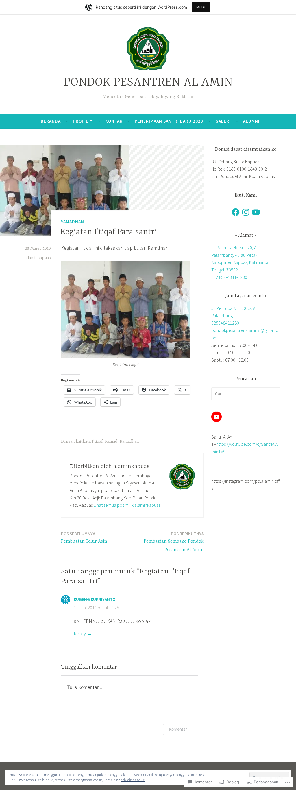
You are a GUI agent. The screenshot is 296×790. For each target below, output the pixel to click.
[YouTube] (255, 212)
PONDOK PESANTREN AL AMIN (148, 82)
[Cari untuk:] (245, 394)
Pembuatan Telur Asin (84, 537)
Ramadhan (72, 221)
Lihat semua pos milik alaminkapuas (127, 505)
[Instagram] (245, 212)
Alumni (251, 121)
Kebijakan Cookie (133, 780)
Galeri (223, 121)
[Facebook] (235, 212)
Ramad (111, 441)
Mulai (200, 7)
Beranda (51, 121)
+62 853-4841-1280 (229, 277)
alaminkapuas (38, 258)
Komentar (178, 729)
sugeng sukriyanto (94, 599)
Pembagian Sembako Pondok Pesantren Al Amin (174, 541)
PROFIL (80, 121)
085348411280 (225, 323)
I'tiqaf (97, 441)
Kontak (114, 121)
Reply (80, 633)
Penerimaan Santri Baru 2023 (169, 121)
